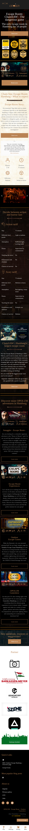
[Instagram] (7, 802)
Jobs (3, 798)
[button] (2, 196)
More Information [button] (14, 153)
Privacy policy (7, 792)
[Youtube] (12, 802)
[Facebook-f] (3, 802)
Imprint (4, 789)
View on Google (22, 820)
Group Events (6, 767)
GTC (4, 795)
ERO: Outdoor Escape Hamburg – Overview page (12, 763)
